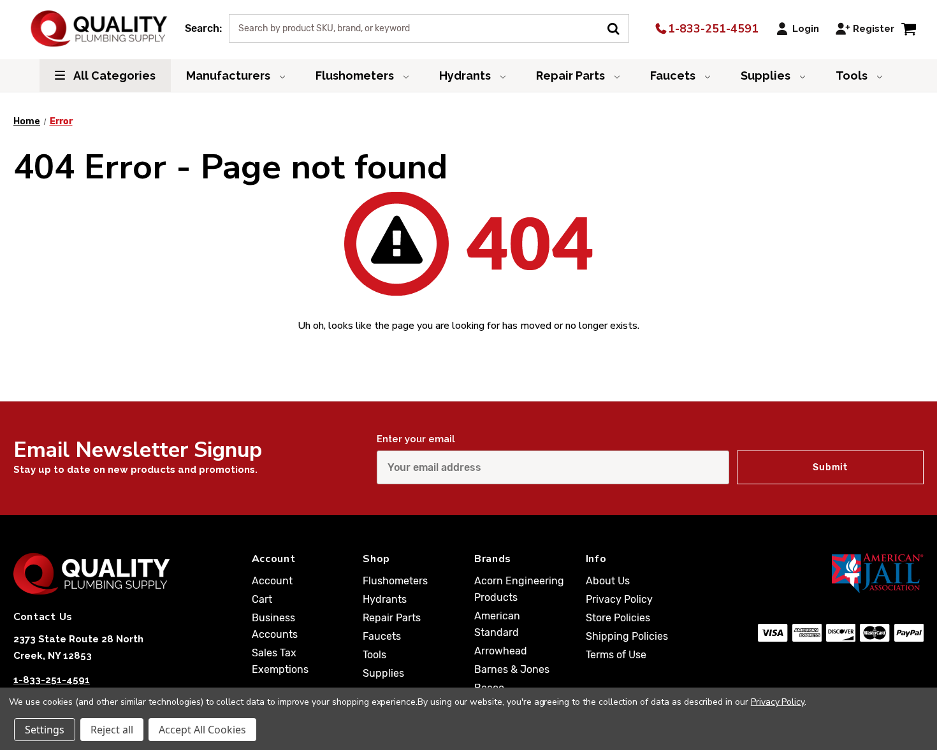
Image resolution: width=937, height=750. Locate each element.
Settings (44, 730)
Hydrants (466, 75)
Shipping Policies (627, 636)
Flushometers (356, 75)
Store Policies (618, 618)
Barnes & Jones (511, 669)
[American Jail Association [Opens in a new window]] (841, 572)
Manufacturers (229, 75)
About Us (608, 581)
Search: (203, 28)
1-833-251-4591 (712, 28)
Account (272, 581)
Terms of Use (616, 655)
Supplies (767, 75)
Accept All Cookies (202, 730)
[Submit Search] (617, 27)
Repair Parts (571, 75)
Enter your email (416, 439)
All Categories (113, 75)
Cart (262, 599)
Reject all (112, 730)
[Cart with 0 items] (908, 28)
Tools (853, 75)
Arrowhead (500, 651)
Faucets (674, 75)
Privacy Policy (619, 599)
